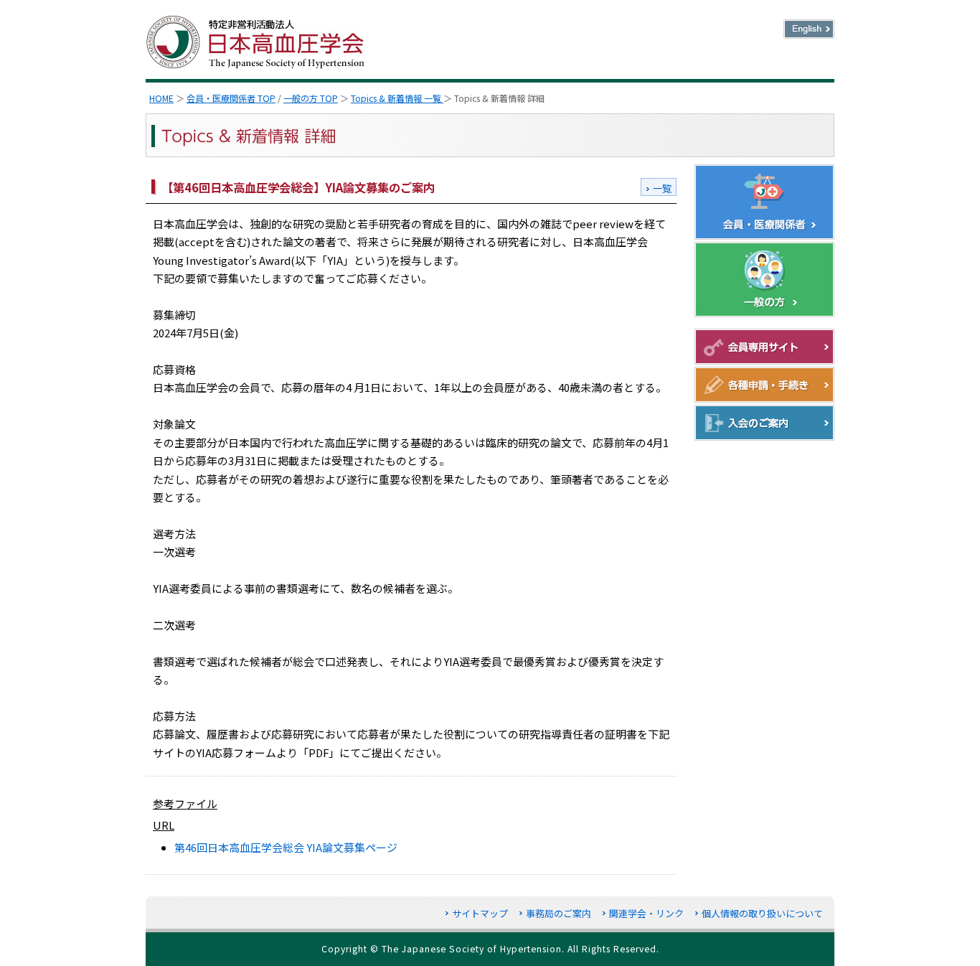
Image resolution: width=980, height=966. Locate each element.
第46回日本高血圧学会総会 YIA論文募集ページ (285, 847)
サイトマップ (480, 913)
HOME (161, 98)
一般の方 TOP (310, 98)
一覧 (662, 188)
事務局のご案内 (558, 913)
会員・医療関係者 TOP (231, 98)
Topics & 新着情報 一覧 (397, 98)
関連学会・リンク (646, 913)
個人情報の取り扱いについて (762, 913)
